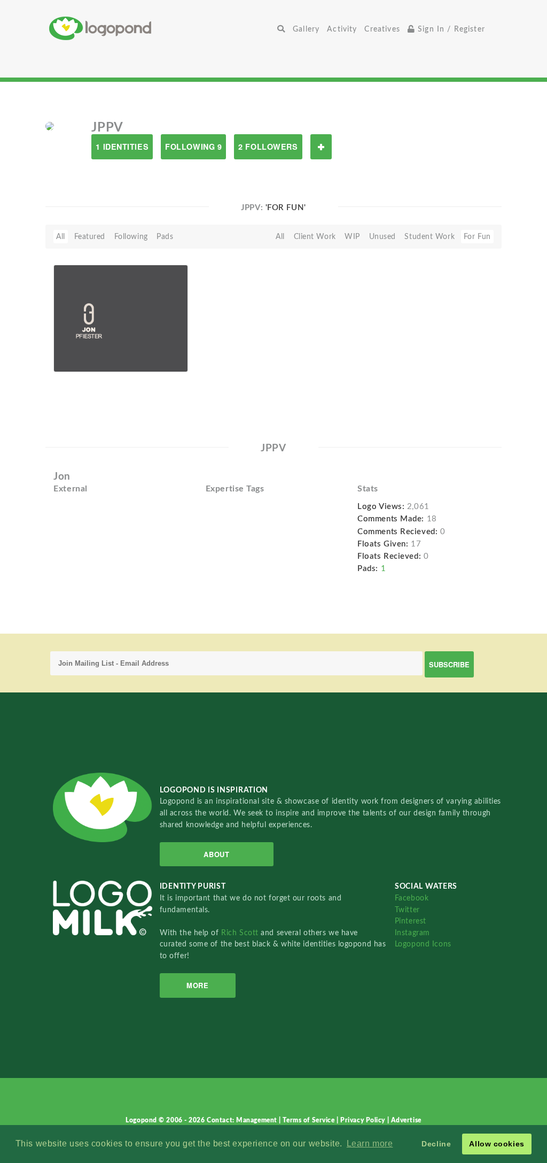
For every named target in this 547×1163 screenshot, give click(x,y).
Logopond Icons (423, 944)
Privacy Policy (363, 1120)
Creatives (382, 29)
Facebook (411, 898)
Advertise (406, 1120)
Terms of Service (310, 1120)
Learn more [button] (370, 1143)
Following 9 (193, 146)
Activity (342, 29)
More (197, 985)
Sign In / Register (450, 29)
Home (161, 28)
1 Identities (122, 146)
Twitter (407, 910)
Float (164, 347)
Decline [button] (436, 1143)
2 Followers (268, 146)
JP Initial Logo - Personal (87, 344)
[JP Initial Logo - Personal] (120, 318)
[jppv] (49, 125)
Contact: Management (243, 1120)
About (216, 854)
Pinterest (410, 921)
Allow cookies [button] (496, 1143)
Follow (321, 146)
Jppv (78, 360)
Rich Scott (241, 933)
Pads (165, 237)
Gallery (306, 29)
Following (131, 237)
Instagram (412, 933)
